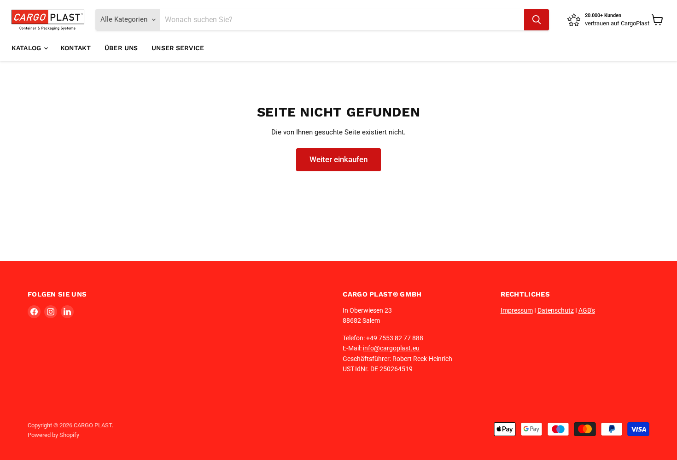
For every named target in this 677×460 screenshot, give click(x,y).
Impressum (517, 310)
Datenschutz (555, 310)
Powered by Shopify (53, 434)
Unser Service (178, 48)
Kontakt (75, 48)
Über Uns (121, 48)
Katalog (27, 48)
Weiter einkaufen (338, 159)
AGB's (586, 310)
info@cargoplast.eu (391, 348)
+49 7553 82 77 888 (394, 338)
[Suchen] (536, 19)
